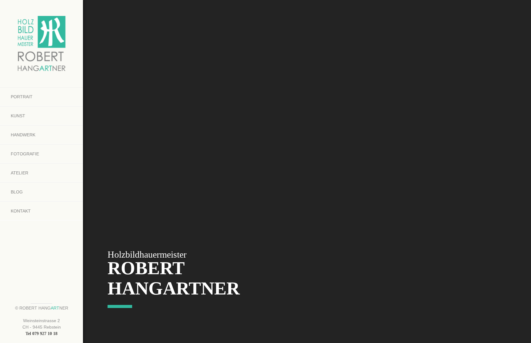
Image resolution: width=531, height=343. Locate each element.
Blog (17, 191)
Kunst (18, 115)
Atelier (19, 172)
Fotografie (25, 153)
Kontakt (21, 211)
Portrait (22, 96)
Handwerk (23, 134)
